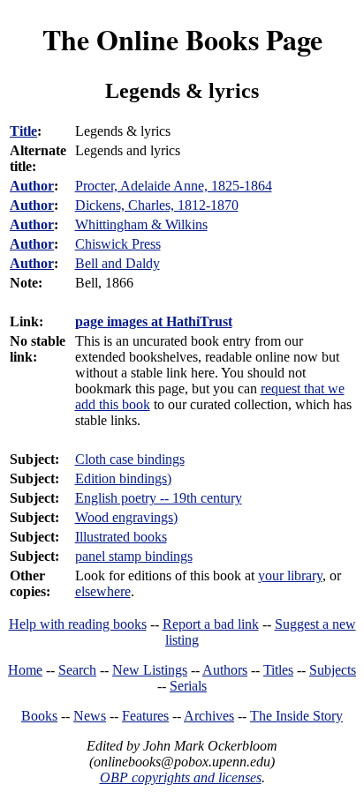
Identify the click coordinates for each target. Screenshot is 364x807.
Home (25, 669)
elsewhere (103, 591)
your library (290, 575)
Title (23, 130)
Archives (209, 715)
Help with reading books (78, 623)
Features (145, 715)
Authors (224, 669)
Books (39, 715)
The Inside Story (296, 715)
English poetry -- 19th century (158, 497)
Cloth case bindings (130, 459)
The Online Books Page (182, 39)
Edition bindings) (123, 478)
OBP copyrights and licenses (181, 777)
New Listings (149, 669)
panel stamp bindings (134, 556)
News (89, 715)
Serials (188, 685)
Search (77, 669)
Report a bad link (211, 623)
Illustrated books (121, 536)
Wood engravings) (126, 517)
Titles (278, 669)
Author (32, 185)
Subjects (332, 669)
